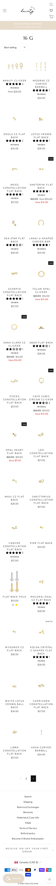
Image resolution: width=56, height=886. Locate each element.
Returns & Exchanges (28, 807)
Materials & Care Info (28, 817)
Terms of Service (28, 828)
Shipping (27, 801)
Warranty (28, 812)
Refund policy (28, 833)
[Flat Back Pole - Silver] (13, 605)
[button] (14, 83)
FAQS (28, 822)
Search (28, 796)
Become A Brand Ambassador (28, 838)
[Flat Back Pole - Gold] (16, 605)
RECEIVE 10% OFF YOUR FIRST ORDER (27, 850)
